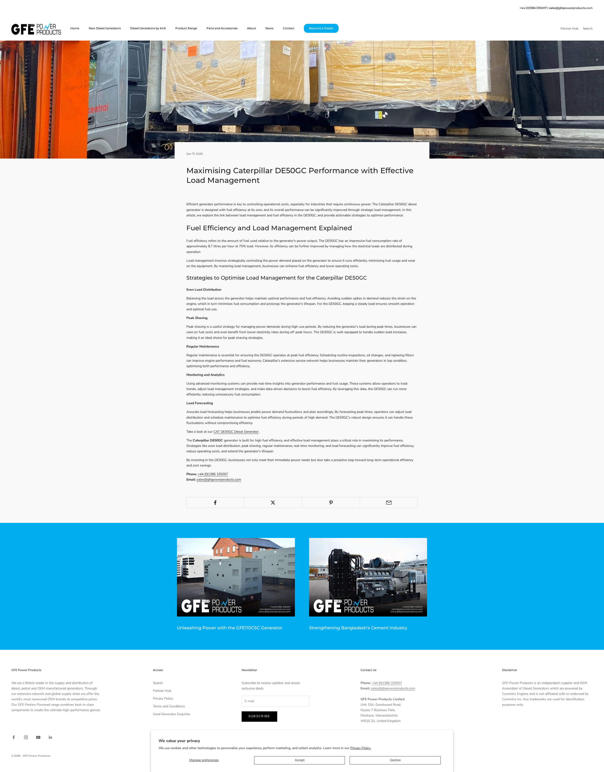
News (269, 28)
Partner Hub (162, 690)
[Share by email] (389, 502)
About (251, 28)
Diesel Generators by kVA (148, 28)
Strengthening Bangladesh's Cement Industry (358, 627)
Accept (300, 760)
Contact (288, 28)
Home (74, 28)
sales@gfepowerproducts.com (571, 8)
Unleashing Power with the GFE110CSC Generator (229, 627)
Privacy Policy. (360, 748)
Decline (395, 760)
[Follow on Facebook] (13, 737)
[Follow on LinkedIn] (50, 737)
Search (158, 683)
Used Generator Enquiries (171, 714)
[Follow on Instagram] (26, 737)
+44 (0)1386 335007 (213, 474)
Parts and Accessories (222, 28)
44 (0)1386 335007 (534, 8)
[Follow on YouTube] (38, 737)
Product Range (186, 28)
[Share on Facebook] (215, 502)
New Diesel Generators (105, 28)
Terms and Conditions (169, 706)
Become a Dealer (321, 28)
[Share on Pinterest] (331, 502)
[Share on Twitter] (273, 502)
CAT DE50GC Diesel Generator (236, 431)
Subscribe (259, 716)
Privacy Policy (163, 698)
